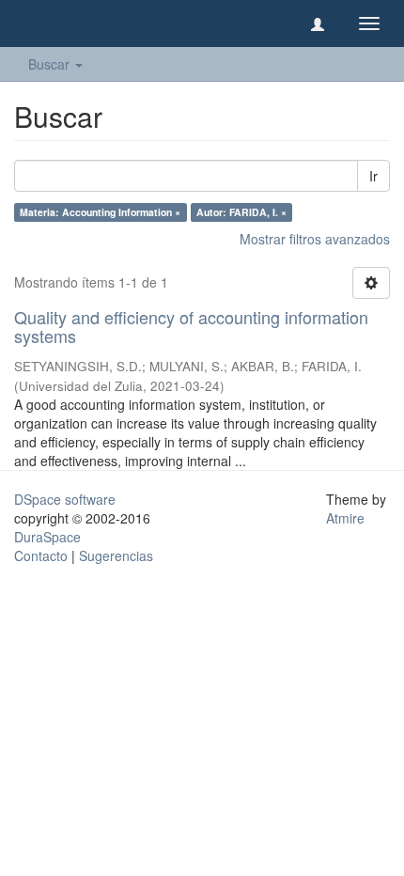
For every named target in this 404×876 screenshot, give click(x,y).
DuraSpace (47, 536)
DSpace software (65, 499)
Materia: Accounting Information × (100, 212)
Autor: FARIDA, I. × (241, 212)
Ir (373, 175)
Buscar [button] (50, 64)
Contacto (41, 555)
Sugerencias (116, 555)
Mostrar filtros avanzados (315, 238)
